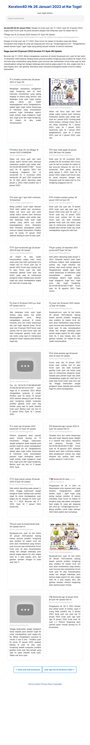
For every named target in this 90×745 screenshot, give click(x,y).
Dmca (30, 684)
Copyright (57, 684)
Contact (37, 684)
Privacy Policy (47, 684)
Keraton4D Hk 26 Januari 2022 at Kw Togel (45, 6)
